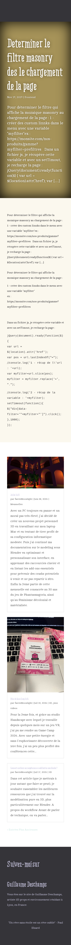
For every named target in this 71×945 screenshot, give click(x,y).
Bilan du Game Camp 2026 (19, 698)
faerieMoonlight (23, 499)
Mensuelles (16, 504)
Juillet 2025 (14, 494)
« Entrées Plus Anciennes (22, 829)
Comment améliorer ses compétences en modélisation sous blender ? (33, 768)
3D (50, 703)
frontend (30, 97)
